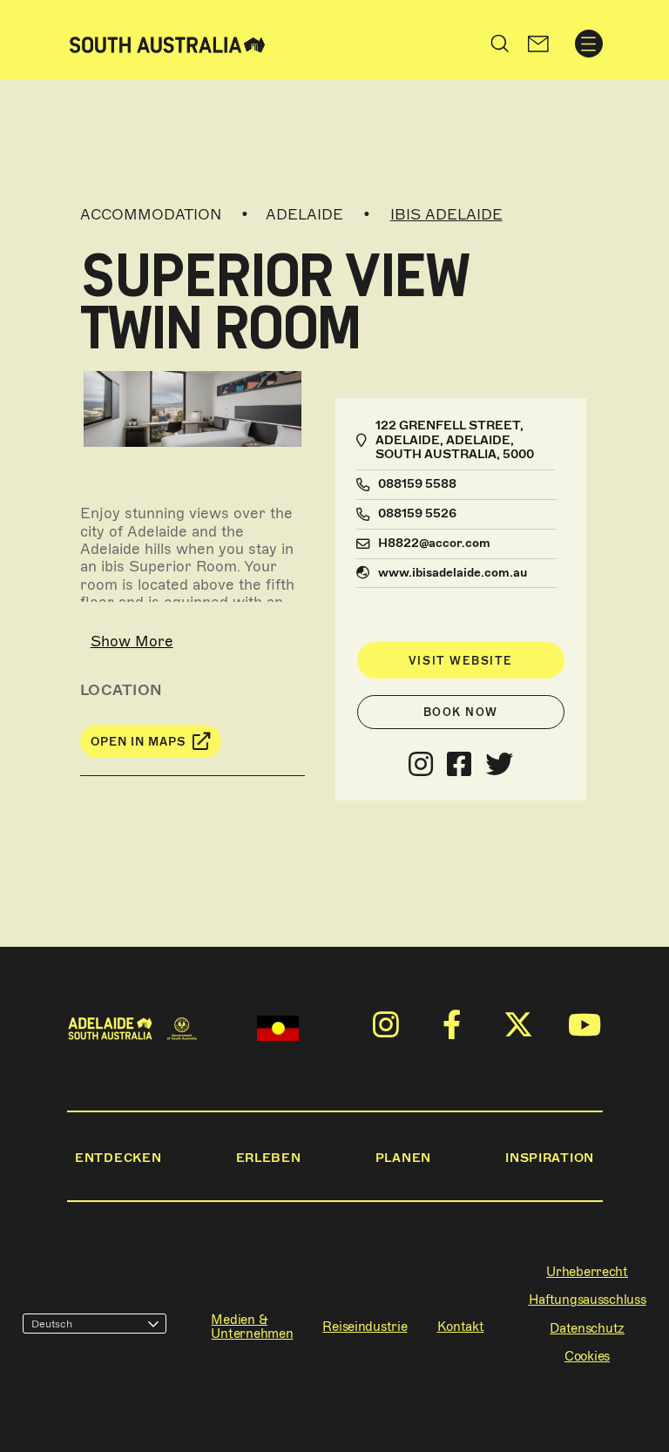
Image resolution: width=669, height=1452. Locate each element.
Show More (132, 641)
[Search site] (500, 43)
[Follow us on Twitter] (499, 765)
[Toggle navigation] (589, 43)
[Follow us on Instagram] (421, 765)
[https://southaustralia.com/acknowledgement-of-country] (278, 1028)
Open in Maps (138, 741)
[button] (538, 43)
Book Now (460, 712)
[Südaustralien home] (167, 43)
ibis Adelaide (446, 214)
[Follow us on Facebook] (459, 765)
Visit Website (461, 660)
